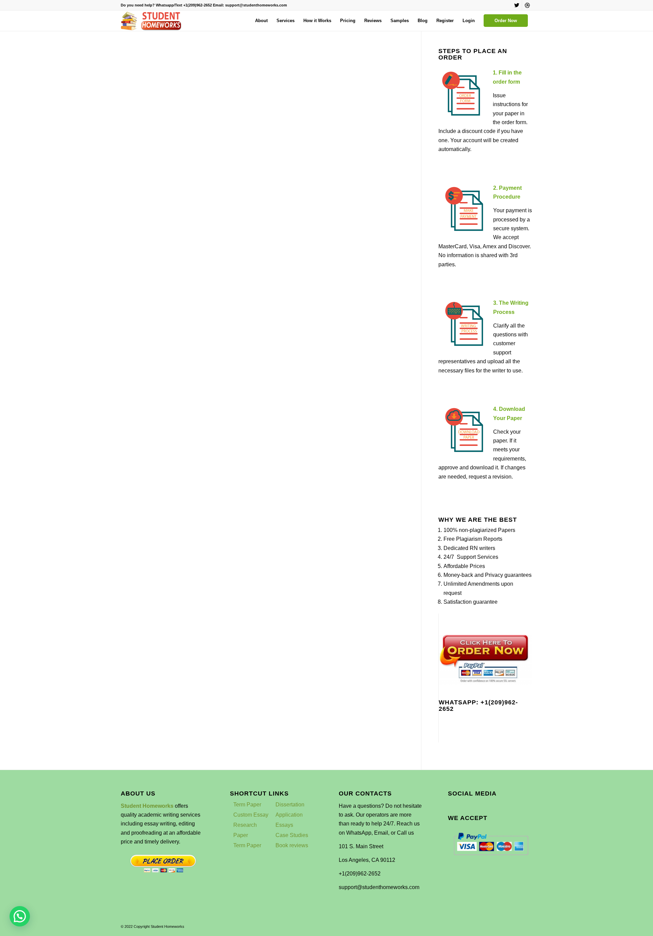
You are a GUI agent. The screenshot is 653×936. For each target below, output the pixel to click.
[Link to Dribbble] (527, 5)
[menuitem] (261, 21)
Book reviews (291, 845)
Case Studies (291, 835)
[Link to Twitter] (517, 5)
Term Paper (247, 804)
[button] (20, 916)
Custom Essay (250, 815)
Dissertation (289, 804)
